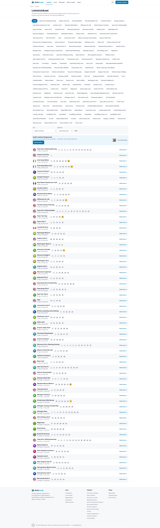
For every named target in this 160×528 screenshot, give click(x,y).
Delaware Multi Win (89, 46)
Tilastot (89, 511)
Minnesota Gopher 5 (97, 97)
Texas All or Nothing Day (75, 72)
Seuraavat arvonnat (92, 497)
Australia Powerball (112, 76)
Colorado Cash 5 (120, 46)
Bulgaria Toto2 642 (103, 72)
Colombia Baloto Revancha (95, 106)
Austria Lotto (69, 106)
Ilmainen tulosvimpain (93, 509)
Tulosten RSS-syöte (92, 516)
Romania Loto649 (76, 76)
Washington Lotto (93, 80)
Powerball (87, 84)
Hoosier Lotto (70, 80)
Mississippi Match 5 (52, 33)
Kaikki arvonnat (69, 502)
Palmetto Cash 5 (110, 55)
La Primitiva (45, 63)
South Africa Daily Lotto (76, 63)
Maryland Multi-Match (71, 25)
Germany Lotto (80, 106)
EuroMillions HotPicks (75, 114)
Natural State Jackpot (75, 46)
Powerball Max (77, 84)
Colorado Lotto (37, 97)
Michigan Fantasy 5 (88, 50)
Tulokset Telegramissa (93, 513)
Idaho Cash (101, 42)
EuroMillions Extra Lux (100, 114)
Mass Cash (50, 46)
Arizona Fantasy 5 (60, 42)
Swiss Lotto (46, 106)
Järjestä (59, 127)
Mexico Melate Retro (62, 118)
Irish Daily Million (77, 21)
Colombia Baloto (37, 80)
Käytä (75, 130)
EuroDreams (63, 63)
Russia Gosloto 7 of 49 (66, 123)
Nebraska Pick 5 (92, 33)
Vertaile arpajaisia (92, 507)
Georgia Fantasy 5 (119, 21)
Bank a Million (81, 80)
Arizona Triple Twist (105, 38)
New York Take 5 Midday (61, 67)
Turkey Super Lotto (76, 67)
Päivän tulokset (91, 495)
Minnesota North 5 (87, 59)
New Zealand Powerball (112, 106)
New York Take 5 (50, 38)
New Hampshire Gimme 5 (95, 55)
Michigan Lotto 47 (70, 97)
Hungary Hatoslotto (98, 76)
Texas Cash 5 (48, 29)
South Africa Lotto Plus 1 (90, 101)
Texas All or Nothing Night (119, 25)
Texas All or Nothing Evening (64, 55)
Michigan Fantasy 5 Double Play (53, 50)
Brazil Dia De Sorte (48, 55)
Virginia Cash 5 (101, 29)
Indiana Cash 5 (80, 33)
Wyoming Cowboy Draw (102, 59)
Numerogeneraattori (92, 504)
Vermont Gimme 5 (106, 21)
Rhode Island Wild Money (73, 50)
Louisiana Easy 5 (109, 84)
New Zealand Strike (52, 110)
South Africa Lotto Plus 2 (107, 101)
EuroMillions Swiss (115, 114)
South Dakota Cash (111, 89)
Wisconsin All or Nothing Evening (42, 42)
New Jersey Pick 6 (38, 38)
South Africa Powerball (39, 118)
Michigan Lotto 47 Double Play (53, 97)
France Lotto (78, 123)
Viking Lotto (36, 106)
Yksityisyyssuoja (112, 495)
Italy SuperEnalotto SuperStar (114, 63)
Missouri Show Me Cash (113, 42)
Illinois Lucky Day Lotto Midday (105, 67)
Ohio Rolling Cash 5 (102, 50)
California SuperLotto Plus (40, 89)
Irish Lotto (63, 101)
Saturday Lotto (37, 123)
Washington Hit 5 (113, 29)
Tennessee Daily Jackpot (75, 42)
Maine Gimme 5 (80, 55)
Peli (34, 127)
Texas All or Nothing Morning (47, 21)
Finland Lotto (96, 118)
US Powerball (68, 495)
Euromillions (62, 114)
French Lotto (120, 101)
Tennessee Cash (55, 84)
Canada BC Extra (59, 29)
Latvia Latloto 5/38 (84, 118)
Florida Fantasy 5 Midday (119, 72)
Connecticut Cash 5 (69, 38)
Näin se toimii (71, 2)
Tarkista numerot (122, 2)
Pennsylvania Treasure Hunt (41, 72)
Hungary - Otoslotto (109, 118)
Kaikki (34, 21)
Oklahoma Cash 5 (89, 42)
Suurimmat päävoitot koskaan (95, 502)
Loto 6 (123, 76)
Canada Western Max (120, 110)
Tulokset (49, 2)
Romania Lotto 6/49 (49, 76)
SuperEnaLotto (89, 67)
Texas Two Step (37, 29)
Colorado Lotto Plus (117, 93)
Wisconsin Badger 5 (38, 33)
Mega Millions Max (66, 110)
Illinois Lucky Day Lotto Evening (87, 38)
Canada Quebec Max (105, 110)
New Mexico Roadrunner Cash (41, 25)
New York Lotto (69, 93)
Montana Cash (37, 93)
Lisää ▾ (79, 2)
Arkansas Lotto (58, 93)
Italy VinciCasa (37, 76)
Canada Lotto (54, 89)
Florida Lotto (66, 84)
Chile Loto (87, 76)
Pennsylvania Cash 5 (73, 59)
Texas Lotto (59, 80)
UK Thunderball (110, 97)
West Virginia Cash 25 (39, 59)
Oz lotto (51, 118)
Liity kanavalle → (38, 142)
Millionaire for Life (86, 25)
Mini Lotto (36, 63)
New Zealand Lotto (38, 110)
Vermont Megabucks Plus (40, 84)
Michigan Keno (37, 50)
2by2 (59, 38)
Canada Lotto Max (38, 114)
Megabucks (73, 89)
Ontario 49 (64, 89)
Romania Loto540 (63, 76)
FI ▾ (113, 2)
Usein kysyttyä (91, 518)
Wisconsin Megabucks (107, 80)
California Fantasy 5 (38, 46)
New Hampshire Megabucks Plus (100, 93)
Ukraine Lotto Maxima (58, 72)
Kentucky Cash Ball (88, 29)
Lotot (55, 2)
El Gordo (73, 118)
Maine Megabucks (82, 93)
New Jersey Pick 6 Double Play (108, 33)
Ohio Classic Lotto (83, 97)
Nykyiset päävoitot (92, 500)
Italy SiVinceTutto (57, 106)
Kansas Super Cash (85, 89)
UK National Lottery (38, 101)
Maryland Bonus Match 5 (106, 46)
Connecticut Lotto (91, 110)
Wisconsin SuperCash (74, 29)
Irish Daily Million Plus (91, 21)
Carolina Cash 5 (57, 25)
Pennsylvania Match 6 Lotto (56, 59)
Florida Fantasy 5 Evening (101, 25)
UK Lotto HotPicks (52, 101)
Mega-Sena (114, 50)
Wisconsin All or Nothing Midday (42, 67)
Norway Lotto (122, 118)
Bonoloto (54, 63)
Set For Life (89, 63)
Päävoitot (62, 2)
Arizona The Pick (98, 89)
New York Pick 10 (61, 46)
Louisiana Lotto (97, 84)
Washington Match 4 (67, 33)
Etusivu (32, 6)
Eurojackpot (88, 114)
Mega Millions (78, 110)
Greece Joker (99, 63)
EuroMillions (68, 493)
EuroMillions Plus (51, 114)
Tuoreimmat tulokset (92, 493)
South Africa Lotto (75, 101)
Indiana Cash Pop (64, 21)
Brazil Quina (36, 55)
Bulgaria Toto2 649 (90, 72)
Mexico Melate (49, 80)
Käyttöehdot (111, 493)
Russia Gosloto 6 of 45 (50, 123)
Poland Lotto (116, 59)
